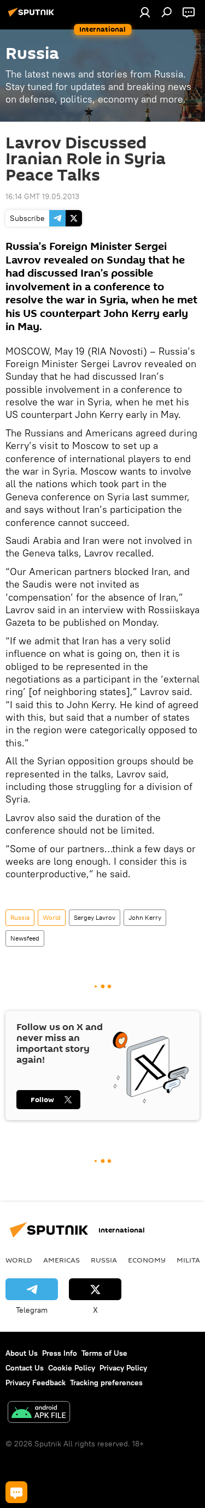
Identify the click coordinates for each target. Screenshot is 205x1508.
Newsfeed (24, 938)
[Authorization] (145, 12)
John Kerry (144, 917)
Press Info (59, 1353)
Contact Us (24, 1368)
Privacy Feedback (35, 1382)
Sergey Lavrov (94, 917)
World (52, 917)
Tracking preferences (106, 1382)
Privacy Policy (123, 1368)
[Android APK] (39, 1413)
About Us (21, 1353)
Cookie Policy (71, 1368)
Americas (61, 1260)
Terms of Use (104, 1353)
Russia (20, 917)
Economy (147, 1260)
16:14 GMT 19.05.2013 (42, 196)
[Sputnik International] (32, 16)
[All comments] (16, 1492)
